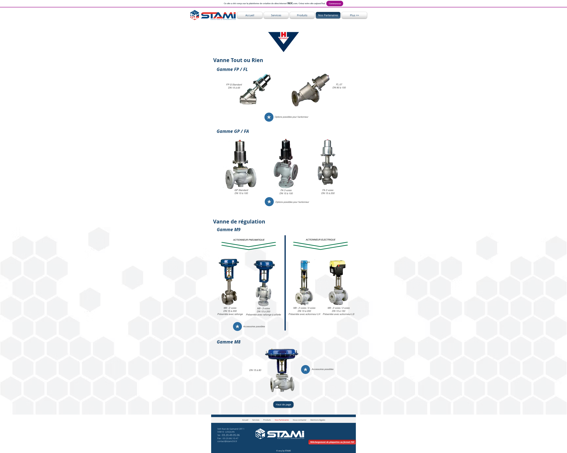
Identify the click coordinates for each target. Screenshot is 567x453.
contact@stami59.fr (227, 441)
